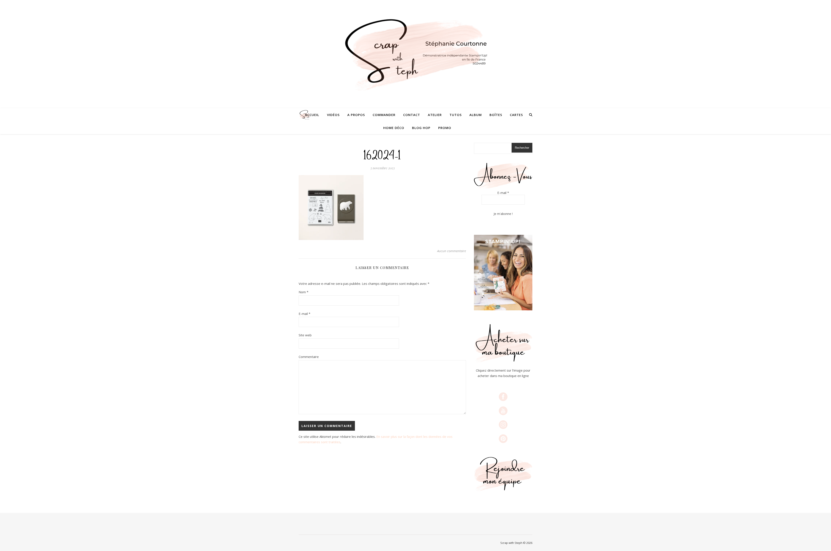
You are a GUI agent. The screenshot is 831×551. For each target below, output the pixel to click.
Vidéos (333, 115)
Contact (411, 115)
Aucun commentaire (451, 251)
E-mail (304, 313)
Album (475, 115)
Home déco (393, 128)
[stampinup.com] (503, 272)
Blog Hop (421, 128)
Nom (303, 292)
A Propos (356, 115)
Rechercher (522, 147)
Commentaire (309, 356)
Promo (444, 128)
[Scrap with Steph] (415, 54)
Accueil (312, 115)
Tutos (455, 115)
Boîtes (496, 115)
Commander (384, 115)
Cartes (516, 115)
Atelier (435, 115)
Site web (305, 335)
